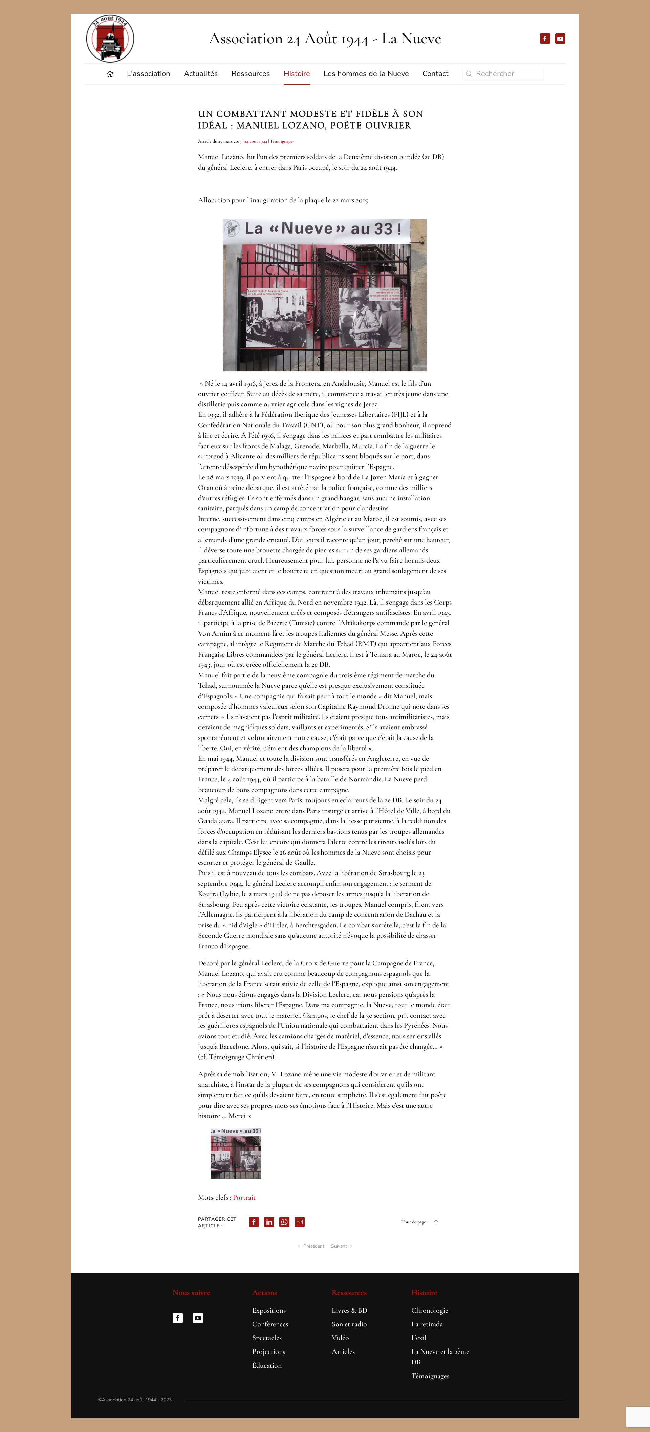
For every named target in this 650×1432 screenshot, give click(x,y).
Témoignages (282, 141)
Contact (435, 74)
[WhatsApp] (284, 1222)
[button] (436, 1222)
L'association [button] (148, 74)
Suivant (339, 1246)
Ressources (349, 1292)
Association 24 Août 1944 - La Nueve (325, 38)
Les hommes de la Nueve (366, 74)
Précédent (313, 1246)
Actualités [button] (201, 74)
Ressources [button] (251, 74)
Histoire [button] (297, 74)
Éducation (267, 1365)
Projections (268, 1351)
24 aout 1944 (255, 141)
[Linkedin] (269, 1222)
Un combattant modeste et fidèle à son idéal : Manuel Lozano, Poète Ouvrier (311, 119)
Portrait (244, 1197)
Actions (264, 1292)
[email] (300, 1222)
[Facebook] (254, 1222)
